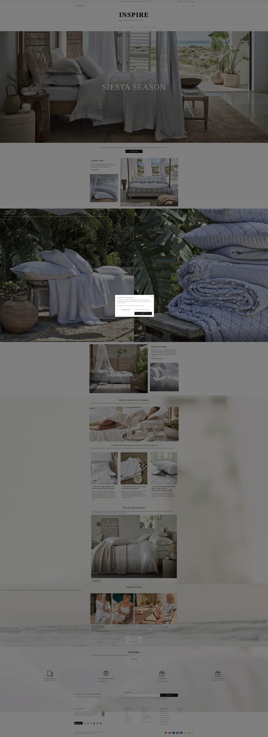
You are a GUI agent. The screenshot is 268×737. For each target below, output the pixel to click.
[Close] (152, 296)
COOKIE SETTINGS (125, 309)
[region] (134, 306)
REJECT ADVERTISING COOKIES (142, 309)
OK (143, 313)
